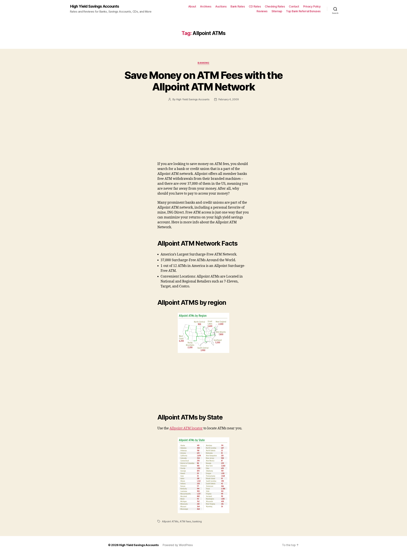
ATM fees (185, 521)
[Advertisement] (46, 138)
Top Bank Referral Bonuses (303, 11)
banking (203, 63)
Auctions (221, 6)
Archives (205, 6)
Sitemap (277, 11)
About (192, 6)
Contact (294, 6)
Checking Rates (275, 6)
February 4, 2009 (228, 99)
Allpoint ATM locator (186, 428)
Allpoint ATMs (170, 521)
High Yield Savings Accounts (94, 6)
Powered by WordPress (177, 545)
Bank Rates (238, 6)
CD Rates (255, 6)
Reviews (262, 11)
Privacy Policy (312, 6)
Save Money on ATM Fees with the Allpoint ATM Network (203, 81)
